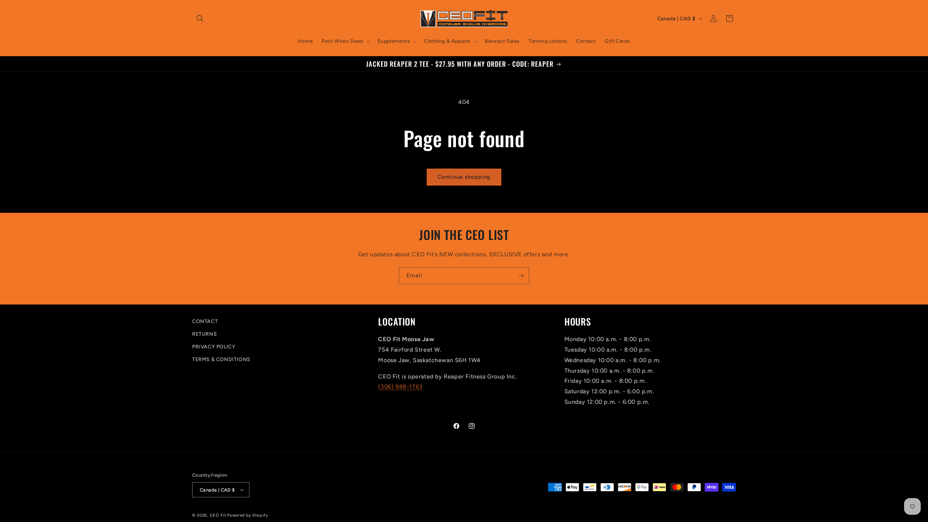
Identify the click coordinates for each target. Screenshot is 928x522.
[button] (200, 18)
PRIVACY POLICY (213, 347)
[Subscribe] (521, 275)
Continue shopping (464, 177)
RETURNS (204, 334)
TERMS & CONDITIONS (221, 359)
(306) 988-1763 (400, 386)
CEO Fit (218, 515)
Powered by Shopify (247, 515)
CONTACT (205, 321)
